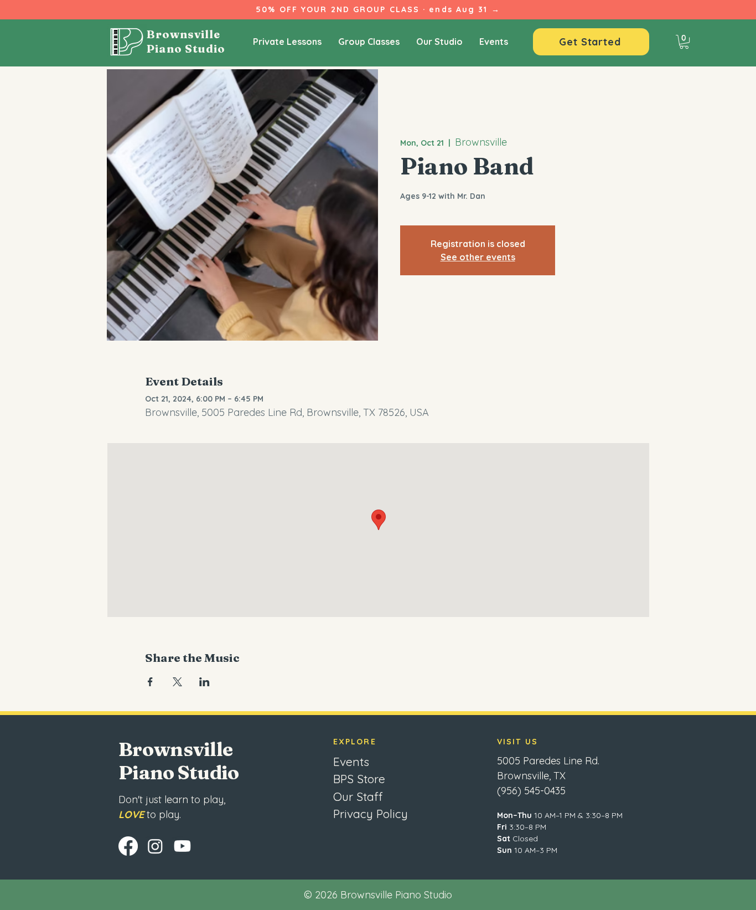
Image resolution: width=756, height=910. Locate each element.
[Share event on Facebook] (150, 681)
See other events (478, 257)
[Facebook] (128, 846)
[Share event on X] (177, 681)
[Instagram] (155, 846)
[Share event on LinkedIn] (204, 681)
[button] (684, 42)
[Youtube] (182, 846)
